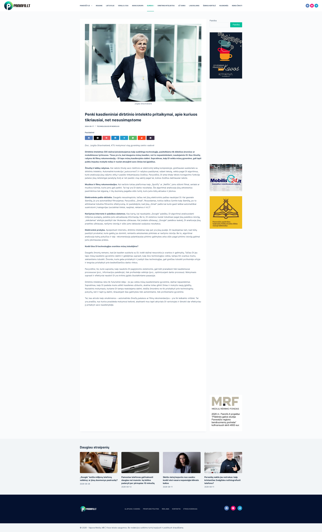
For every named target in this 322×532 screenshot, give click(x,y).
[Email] (150, 138)
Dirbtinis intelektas (166, 6)
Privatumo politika (151, 509)
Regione (99, 6)
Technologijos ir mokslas (108, 126)
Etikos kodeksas (190, 509)
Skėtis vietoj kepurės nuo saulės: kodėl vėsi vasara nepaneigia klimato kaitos (181, 480)
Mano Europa (137, 6)
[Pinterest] (106, 138)
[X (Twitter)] (98, 138)
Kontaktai (176, 509)
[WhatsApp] (133, 138)
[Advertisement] (226, 121)
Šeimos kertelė (209, 6)
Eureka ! (150, 6)
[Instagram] (312, 6)
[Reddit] (142, 138)
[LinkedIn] (115, 138)
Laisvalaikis (194, 6)
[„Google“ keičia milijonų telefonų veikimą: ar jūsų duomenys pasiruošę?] (99, 462)
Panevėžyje (85, 6)
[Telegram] (316, 6)
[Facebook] (307, 6)
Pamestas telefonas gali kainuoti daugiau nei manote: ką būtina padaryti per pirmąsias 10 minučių (138, 480)
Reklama (165, 509)
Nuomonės (223, 6)
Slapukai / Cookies (132, 509)
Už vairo (181, 6)
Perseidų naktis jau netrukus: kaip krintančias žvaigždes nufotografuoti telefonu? (222, 480)
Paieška (213, 20)
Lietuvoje (110, 6)
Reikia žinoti (237, 6)
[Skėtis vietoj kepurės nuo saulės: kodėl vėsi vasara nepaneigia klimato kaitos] (182, 462)
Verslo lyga (123, 6)
